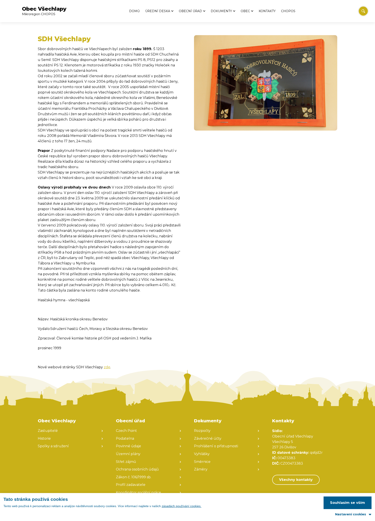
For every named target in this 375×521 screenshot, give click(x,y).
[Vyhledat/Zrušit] (363, 11)
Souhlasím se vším (347, 503)
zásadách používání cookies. (181, 506)
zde (107, 367)
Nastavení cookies (350, 514)
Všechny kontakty (296, 480)
